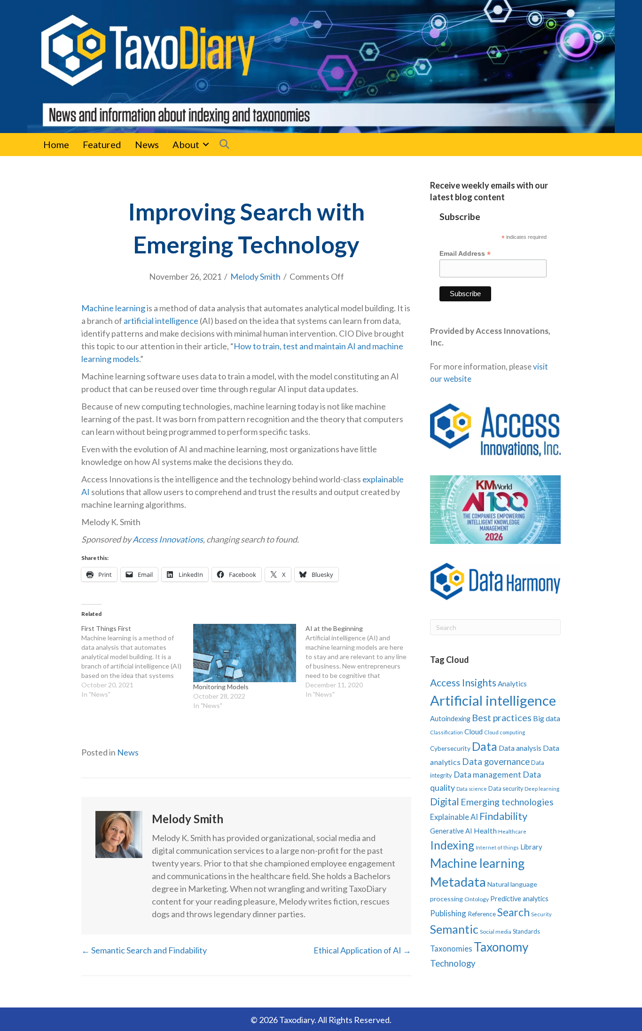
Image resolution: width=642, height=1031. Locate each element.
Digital (444, 801)
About (185, 144)
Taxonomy (501, 946)
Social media (495, 931)
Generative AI (451, 831)
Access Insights (463, 682)
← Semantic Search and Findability (144, 950)
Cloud (473, 731)
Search (513, 912)
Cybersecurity (450, 748)
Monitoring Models (221, 687)
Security (541, 914)
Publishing (448, 913)
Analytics (512, 683)
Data (484, 746)
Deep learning (542, 789)
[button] (205, 144)
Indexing (452, 845)
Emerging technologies (507, 801)
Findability (503, 816)
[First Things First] (137, 661)
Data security (505, 788)
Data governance (496, 761)
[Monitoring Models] (244, 653)
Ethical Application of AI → (362, 950)
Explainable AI (454, 816)
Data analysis (520, 748)
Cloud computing (504, 732)
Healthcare (512, 831)
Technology (453, 963)
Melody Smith (255, 276)
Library (531, 846)
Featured (102, 144)
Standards (526, 931)
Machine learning (113, 308)
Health (485, 830)
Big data (546, 718)
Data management (487, 774)
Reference (482, 914)
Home (56, 144)
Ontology (476, 899)
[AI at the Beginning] (361, 661)
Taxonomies (451, 948)
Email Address (465, 253)
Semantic (454, 929)
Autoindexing (450, 718)
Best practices (502, 717)
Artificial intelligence (493, 700)
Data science (471, 789)
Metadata (458, 881)
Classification (446, 732)
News (147, 144)
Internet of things (497, 847)
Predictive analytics (519, 899)
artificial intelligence (161, 320)
